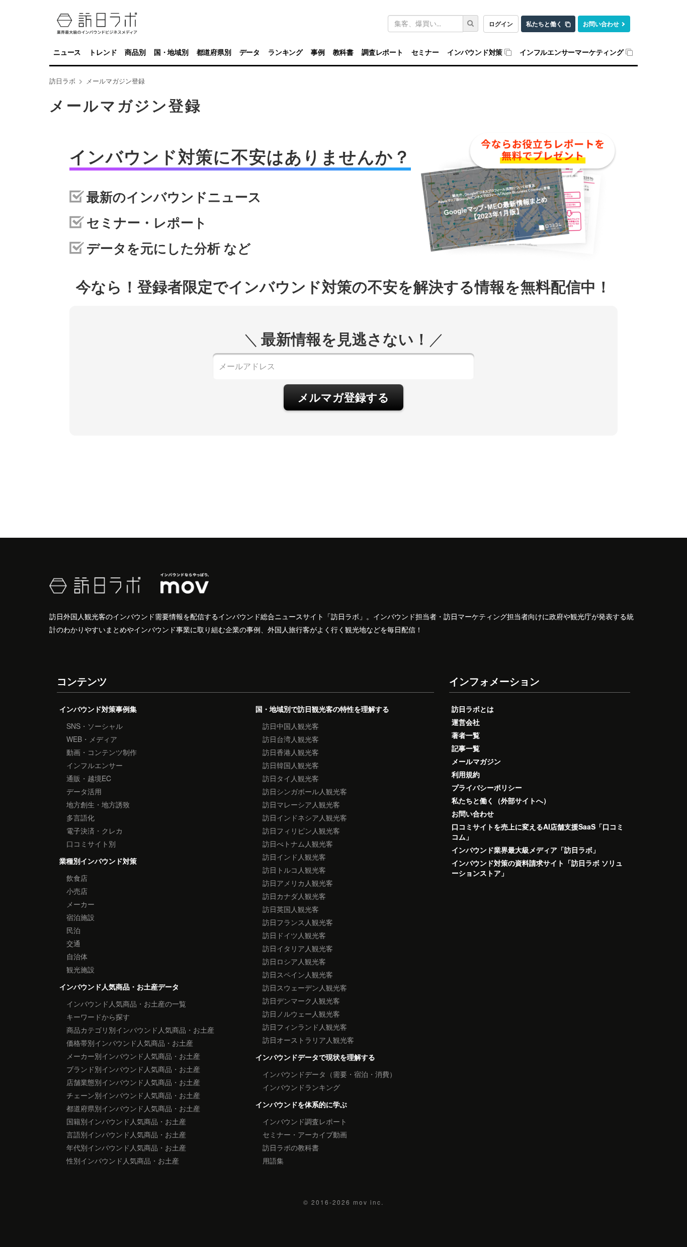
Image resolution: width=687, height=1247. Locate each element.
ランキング (285, 52)
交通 (73, 943)
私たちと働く (544, 24)
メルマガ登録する (343, 397)
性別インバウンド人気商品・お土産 (122, 1160)
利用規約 (466, 774)
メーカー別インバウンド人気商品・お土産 (133, 1056)
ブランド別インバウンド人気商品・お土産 (133, 1069)
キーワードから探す (98, 1017)
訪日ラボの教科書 (291, 1147)
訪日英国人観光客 (291, 909)
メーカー (80, 904)
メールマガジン (476, 761)
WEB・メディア (91, 739)
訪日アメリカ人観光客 (298, 883)
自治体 (77, 956)
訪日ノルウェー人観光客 (301, 1014)
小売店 (77, 891)
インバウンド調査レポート (305, 1121)
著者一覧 (466, 735)
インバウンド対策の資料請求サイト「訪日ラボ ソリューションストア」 (537, 868)
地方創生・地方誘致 (98, 804)
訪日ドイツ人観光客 (294, 935)
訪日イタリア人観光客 (298, 948)
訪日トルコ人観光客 (294, 870)
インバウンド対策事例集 (98, 709)
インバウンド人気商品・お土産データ (119, 986)
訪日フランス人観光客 (298, 922)
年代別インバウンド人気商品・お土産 (126, 1147)
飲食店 (77, 878)
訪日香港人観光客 (291, 752)
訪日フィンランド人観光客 (305, 1027)
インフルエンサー (94, 765)
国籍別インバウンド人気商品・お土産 (126, 1121)
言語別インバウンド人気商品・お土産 (126, 1134)
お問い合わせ (601, 24)
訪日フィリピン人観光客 (301, 830)
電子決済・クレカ (94, 830)
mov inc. (368, 1202)
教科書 (343, 52)
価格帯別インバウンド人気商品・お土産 (129, 1043)
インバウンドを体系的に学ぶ (301, 1104)
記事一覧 (466, 748)
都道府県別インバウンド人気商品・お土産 (133, 1108)
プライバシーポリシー (487, 787)
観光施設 (80, 969)
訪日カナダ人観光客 (294, 896)
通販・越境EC (88, 778)
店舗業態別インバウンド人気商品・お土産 (133, 1082)
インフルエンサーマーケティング (572, 52)
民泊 (73, 930)
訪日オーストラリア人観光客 (308, 1040)
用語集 (273, 1160)
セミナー (425, 52)
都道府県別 (214, 52)
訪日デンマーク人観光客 (301, 1000)
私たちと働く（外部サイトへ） (501, 800)
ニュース (67, 52)
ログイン (501, 24)
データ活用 (84, 791)
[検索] (470, 23)
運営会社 (466, 722)
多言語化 (80, 817)
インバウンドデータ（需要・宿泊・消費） (329, 1074)
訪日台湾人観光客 (291, 739)
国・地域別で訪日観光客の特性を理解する (322, 709)
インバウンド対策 (474, 52)
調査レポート (382, 52)
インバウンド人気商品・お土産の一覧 (126, 1004)
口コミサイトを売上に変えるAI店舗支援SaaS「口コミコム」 (538, 831)
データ (249, 52)
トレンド (103, 52)
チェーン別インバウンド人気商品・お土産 (133, 1095)
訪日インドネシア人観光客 (305, 817)
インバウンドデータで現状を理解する (315, 1057)
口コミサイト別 (91, 844)
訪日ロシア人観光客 (294, 961)
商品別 (135, 52)
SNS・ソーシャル (94, 726)
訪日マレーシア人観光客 (301, 804)
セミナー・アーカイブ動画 (305, 1134)
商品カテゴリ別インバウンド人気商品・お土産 (140, 1030)
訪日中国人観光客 (291, 726)
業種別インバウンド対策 (98, 861)
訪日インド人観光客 (294, 857)
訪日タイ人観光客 (291, 778)
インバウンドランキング (301, 1087)
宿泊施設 (80, 917)
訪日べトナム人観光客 (298, 844)
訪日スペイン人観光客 (298, 974)
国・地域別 (171, 52)
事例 (318, 52)
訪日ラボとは (473, 709)
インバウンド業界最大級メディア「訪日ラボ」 (525, 850)
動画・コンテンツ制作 (101, 752)
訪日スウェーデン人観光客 (305, 987)
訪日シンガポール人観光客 (305, 791)
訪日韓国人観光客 (291, 765)
